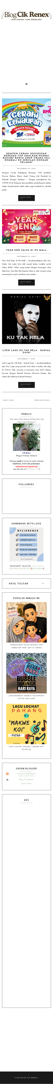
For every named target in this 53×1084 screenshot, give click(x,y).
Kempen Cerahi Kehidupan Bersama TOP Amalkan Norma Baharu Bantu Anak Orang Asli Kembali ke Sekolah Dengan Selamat (26, 158)
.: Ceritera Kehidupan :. (26, 774)
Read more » (25, 198)
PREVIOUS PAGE (42, 400)
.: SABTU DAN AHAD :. (26, 776)
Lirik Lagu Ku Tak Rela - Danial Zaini (26, 351)
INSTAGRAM (37, 569)
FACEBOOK (25, 569)
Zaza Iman (26, 784)
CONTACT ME (33, 469)
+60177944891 (37, 566)
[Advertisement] (26, 51)
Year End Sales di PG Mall (26, 250)
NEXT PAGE (8, 400)
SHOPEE (14, 569)
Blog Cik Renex (26, 780)
